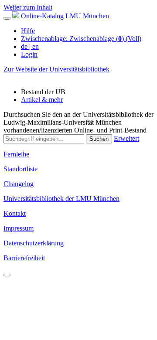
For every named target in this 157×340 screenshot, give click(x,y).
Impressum (18, 228)
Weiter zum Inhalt (27, 7)
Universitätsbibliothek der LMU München (61, 198)
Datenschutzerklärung (33, 243)
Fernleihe (16, 154)
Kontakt (14, 213)
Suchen (99, 139)
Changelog (18, 183)
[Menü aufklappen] (6, 18)
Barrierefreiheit (24, 258)
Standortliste (20, 169)
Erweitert (126, 138)
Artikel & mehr (42, 99)
